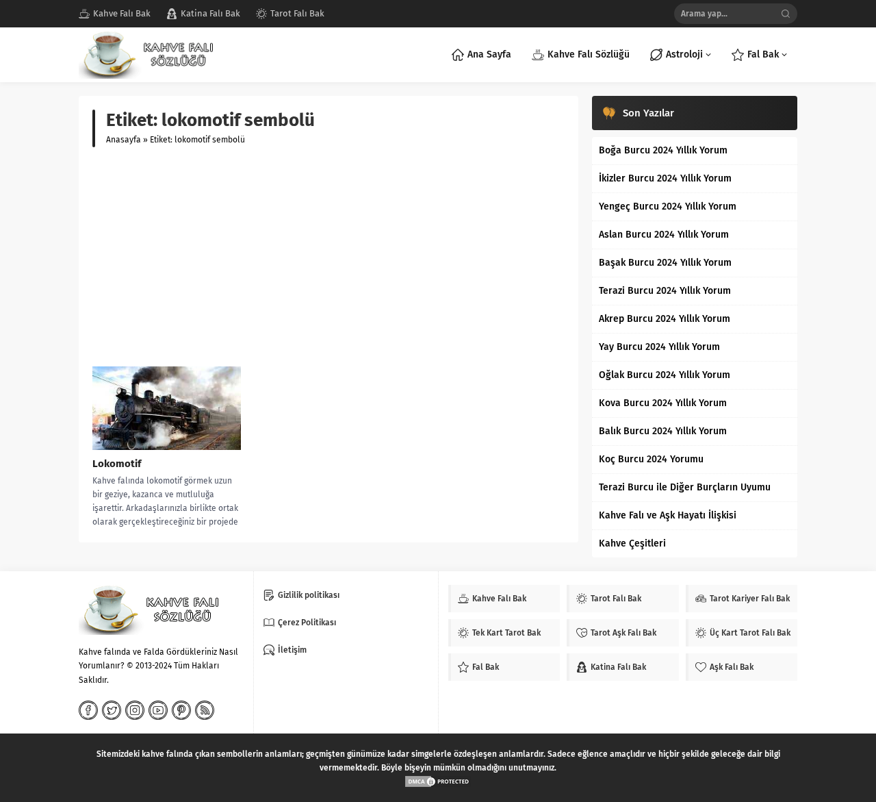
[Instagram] (134, 710)
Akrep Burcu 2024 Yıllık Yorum (664, 319)
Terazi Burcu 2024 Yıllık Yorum (665, 291)
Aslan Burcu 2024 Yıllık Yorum (664, 234)
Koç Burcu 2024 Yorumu (651, 459)
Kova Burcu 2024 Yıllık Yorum (663, 403)
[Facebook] (88, 710)
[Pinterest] (181, 710)
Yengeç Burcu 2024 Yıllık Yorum (667, 206)
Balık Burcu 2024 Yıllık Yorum (663, 431)
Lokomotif (116, 464)
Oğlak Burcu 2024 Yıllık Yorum (664, 375)
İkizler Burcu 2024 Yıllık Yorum (665, 178)
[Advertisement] (328, 257)
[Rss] (204, 710)
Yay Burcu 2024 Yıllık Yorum (659, 347)
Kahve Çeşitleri (632, 543)
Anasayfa (123, 140)
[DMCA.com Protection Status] (438, 781)
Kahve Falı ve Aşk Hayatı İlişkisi (667, 515)
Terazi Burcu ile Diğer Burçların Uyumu (685, 487)
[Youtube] (158, 710)
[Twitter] (111, 710)
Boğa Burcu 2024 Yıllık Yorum (663, 150)
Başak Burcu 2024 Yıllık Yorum (665, 262)
